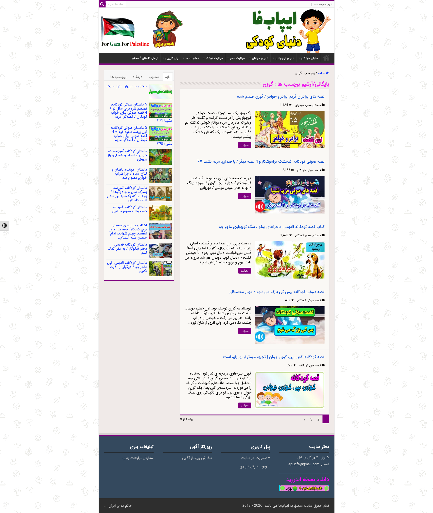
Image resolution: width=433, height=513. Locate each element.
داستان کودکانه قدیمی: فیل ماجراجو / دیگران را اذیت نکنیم (127, 267)
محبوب (154, 77)
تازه (167, 77)
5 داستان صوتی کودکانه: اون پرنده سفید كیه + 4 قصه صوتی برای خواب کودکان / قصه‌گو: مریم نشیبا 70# (141, 136)
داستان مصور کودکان (308, 235)
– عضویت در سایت (255, 458)
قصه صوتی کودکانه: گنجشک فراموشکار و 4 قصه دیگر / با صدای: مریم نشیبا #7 (261, 161)
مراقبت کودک (214, 58)
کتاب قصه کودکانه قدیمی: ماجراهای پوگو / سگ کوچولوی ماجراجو (272, 227)
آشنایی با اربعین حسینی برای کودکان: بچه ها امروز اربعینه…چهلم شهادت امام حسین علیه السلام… (128, 231)
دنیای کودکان (309, 58)
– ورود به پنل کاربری (255, 466)
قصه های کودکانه (310, 365)
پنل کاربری (171, 58)
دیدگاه (137, 77)
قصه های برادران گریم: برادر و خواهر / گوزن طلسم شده (281, 96)
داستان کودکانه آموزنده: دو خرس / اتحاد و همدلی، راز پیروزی (127, 155)
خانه (326, 57)
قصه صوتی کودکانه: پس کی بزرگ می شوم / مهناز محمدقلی (277, 292)
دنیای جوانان (260, 58)
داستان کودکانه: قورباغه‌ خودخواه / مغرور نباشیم (129, 209)
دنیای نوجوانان (284, 58)
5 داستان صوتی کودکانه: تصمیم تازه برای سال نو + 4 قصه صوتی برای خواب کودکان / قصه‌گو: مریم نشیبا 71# (140, 113)
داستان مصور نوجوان (308, 105)
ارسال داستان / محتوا (145, 58)
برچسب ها (118, 77)
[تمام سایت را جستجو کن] (102, 4)
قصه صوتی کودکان (309, 170)
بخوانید (245, 145)
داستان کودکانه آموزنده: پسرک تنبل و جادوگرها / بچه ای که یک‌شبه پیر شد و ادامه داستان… (126, 194)
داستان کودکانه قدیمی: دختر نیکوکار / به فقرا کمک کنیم (127, 248)
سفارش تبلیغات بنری (138, 458)
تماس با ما (192, 58)
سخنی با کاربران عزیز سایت (126, 86)
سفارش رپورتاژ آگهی (197, 458)
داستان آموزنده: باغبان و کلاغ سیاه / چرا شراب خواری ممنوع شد (129, 173)
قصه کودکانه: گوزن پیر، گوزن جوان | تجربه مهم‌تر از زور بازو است (274, 357)
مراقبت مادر (237, 58)
